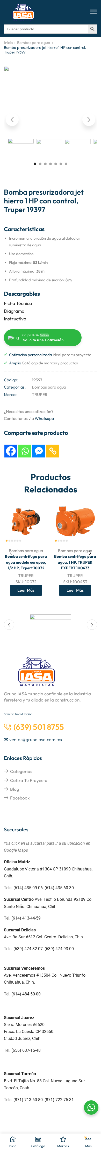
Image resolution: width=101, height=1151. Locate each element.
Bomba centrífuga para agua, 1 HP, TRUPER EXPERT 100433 (75, 562)
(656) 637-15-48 (26, 1050)
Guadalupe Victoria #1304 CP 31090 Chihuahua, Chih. (48, 868)
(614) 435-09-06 (28, 887)
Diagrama (14, 311)
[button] (93, 12)
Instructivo (15, 319)
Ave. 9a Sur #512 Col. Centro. (31, 936)
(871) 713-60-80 (28, 1099)
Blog (14, 789)
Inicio (8, 42)
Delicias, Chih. (71, 936)
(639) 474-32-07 (28, 948)
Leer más (25, 590)
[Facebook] (10, 451)
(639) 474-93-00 (59, 948)
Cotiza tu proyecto (28, 780)
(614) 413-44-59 (26, 918)
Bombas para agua (33, 42)
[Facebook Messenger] (38, 451)
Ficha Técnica (18, 303)
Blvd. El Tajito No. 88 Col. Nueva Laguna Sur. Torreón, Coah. (44, 1080)
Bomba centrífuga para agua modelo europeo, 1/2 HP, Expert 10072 (26, 562)
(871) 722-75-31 (59, 1099)
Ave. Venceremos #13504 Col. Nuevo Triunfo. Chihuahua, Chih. (45, 975)
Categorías (21, 771)
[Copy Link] (52, 451)
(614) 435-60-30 (59, 887)
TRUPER (39, 394)
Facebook (20, 798)
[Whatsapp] (24, 451)
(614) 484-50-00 (26, 994)
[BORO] (50, 622)
